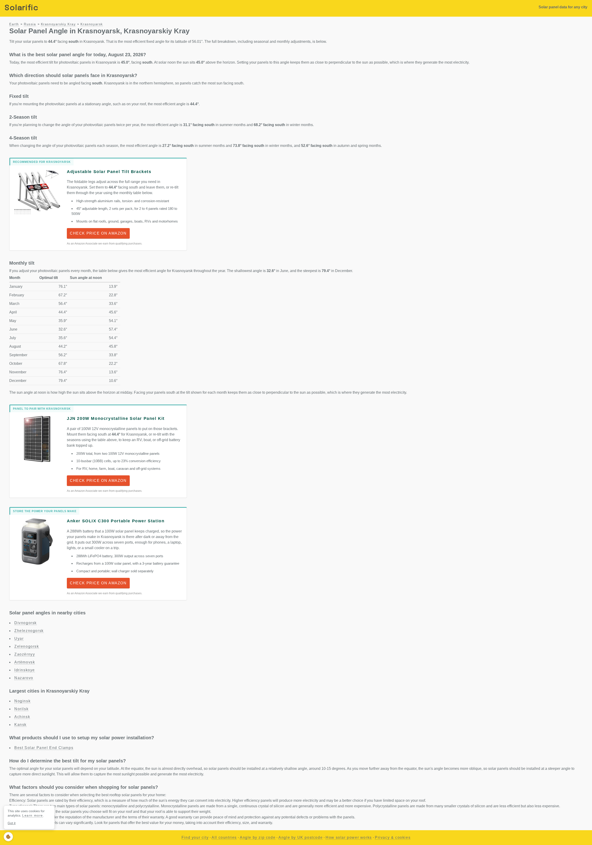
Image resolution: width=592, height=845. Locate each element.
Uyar (19, 639)
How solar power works (349, 837)
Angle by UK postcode (300, 837)
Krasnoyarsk (91, 24)
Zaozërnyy (24, 654)
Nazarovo (23, 678)
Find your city (195, 837)
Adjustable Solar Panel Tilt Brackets (109, 171)
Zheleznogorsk (29, 631)
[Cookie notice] (8, 836)
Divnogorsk (25, 623)
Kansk (20, 725)
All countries (224, 837)
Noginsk (22, 701)
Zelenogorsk (26, 646)
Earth (14, 24)
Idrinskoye (24, 670)
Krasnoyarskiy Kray (58, 24)
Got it (11, 823)
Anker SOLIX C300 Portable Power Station (115, 521)
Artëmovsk (24, 662)
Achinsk (22, 717)
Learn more (32, 815)
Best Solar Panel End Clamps (43, 748)
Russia (30, 24)
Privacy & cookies (392, 837)
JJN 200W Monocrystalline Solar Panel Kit (116, 418)
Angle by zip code (257, 837)
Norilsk (21, 709)
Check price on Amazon (98, 233)
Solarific (21, 8)
